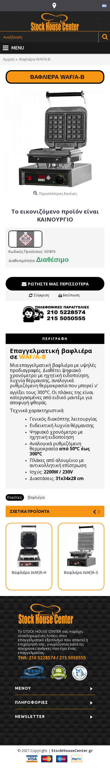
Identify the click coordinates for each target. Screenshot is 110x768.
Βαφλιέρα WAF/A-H (29, 572)
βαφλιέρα (36, 497)
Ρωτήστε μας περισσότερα (58, 284)
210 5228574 (42, 658)
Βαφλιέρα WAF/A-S (81, 572)
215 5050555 (72, 658)
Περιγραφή (55, 339)
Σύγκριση (41, 295)
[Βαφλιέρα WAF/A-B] (55, 138)
